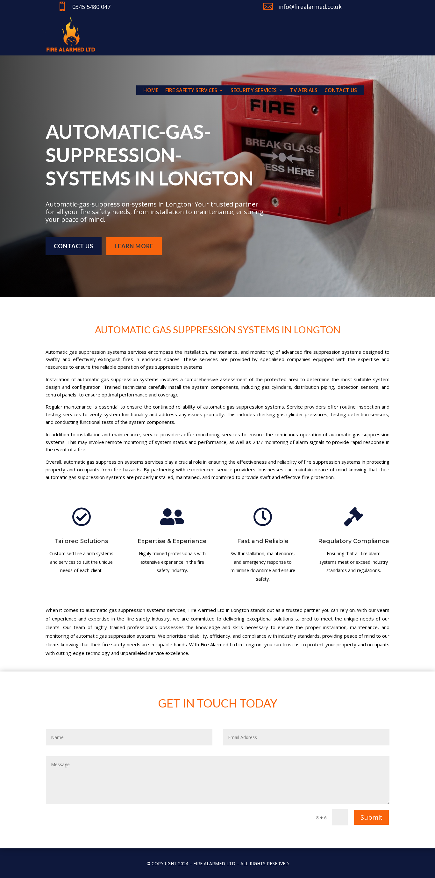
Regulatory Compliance (353, 541)
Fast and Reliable (263, 541)
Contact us (340, 91)
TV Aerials (303, 91)
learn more (134, 246)
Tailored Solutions (81, 541)
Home (150, 91)
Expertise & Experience (172, 541)
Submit (371, 817)
